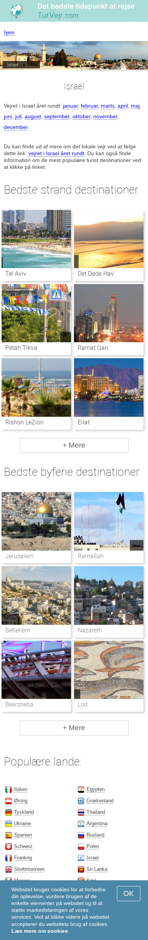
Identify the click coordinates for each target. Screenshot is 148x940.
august (33, 116)
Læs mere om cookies (39, 931)
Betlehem (17, 630)
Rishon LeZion (24, 422)
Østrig (20, 800)
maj (135, 106)
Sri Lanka (97, 869)
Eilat (84, 422)
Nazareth (90, 630)
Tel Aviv (15, 273)
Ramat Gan (93, 347)
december (16, 127)
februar (89, 106)
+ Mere (74, 445)
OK (128, 893)
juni (8, 116)
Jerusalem (19, 556)
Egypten (96, 789)
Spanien (23, 835)
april (123, 106)
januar (70, 106)
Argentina (97, 823)
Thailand (96, 812)
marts (108, 106)
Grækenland (100, 800)
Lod (83, 704)
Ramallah (91, 556)
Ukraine (22, 823)
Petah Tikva (21, 347)
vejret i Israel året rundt (56, 153)
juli (18, 116)
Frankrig (23, 858)
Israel (93, 858)
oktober (81, 116)
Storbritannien (29, 869)
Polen (93, 846)
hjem (9, 32)
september (56, 116)
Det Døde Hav (96, 273)
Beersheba (19, 704)
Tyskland (24, 812)
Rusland (95, 835)
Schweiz (23, 846)
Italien (20, 789)
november (105, 116)
